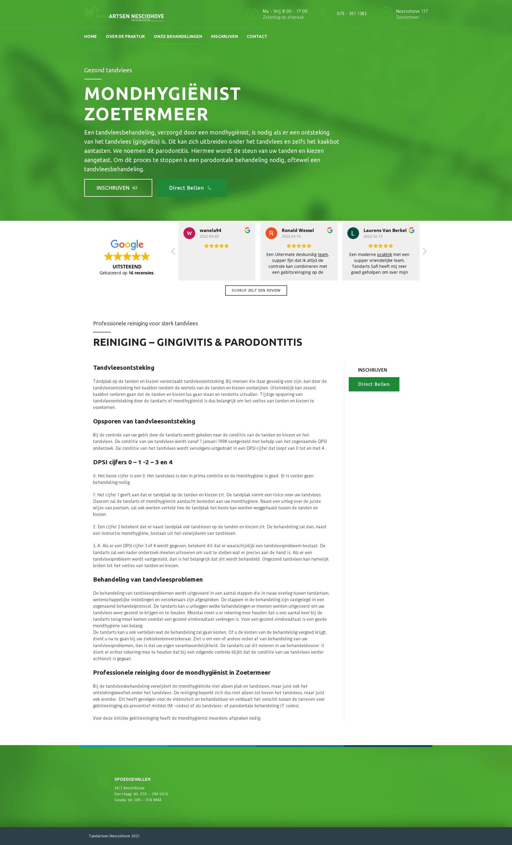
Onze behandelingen (178, 36)
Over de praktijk (125, 36)
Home (90, 36)
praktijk (384, 254)
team (323, 254)
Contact (257, 36)
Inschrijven (224, 36)
